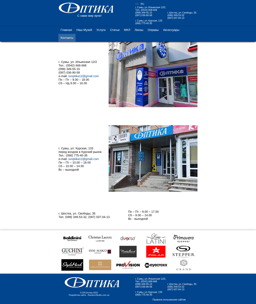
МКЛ (127, 30)
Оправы (153, 30)
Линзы (139, 30)
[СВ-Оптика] (86, 8)
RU (142, 4)
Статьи (115, 30)
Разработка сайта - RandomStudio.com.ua (89, 295)
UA (137, 4)
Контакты (67, 37)
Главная (66, 30)
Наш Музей (84, 30)
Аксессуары (171, 30)
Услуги (101, 30)
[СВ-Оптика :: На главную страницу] (92, 287)
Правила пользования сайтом (169, 299)
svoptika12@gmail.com (83, 76)
